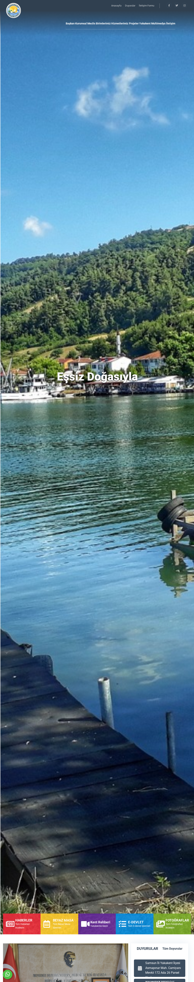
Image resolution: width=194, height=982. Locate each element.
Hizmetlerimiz (119, 23)
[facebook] (169, 5)
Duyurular (130, 5)
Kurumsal (81, 23)
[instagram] (184, 5)
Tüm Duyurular (172, 948)
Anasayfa (116, 5)
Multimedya (158, 23)
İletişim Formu (146, 5)
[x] (177, 5)
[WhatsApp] (7, 974)
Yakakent (145, 23)
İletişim (170, 23)
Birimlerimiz (103, 23)
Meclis (91, 23)
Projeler (134, 23)
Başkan (70, 23)
